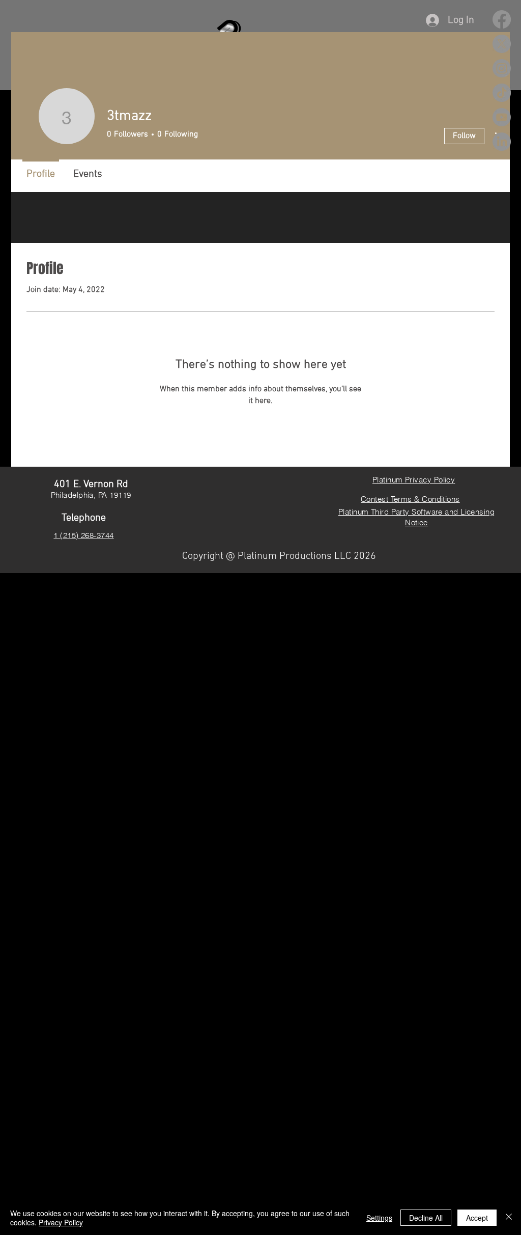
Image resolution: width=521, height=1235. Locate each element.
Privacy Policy (61, 1222)
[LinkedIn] (502, 141)
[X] (502, 44)
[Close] (509, 1218)
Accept (477, 1218)
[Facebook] (502, 19)
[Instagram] (502, 68)
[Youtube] (502, 117)
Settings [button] (379, 1218)
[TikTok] (502, 93)
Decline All (426, 1218)
